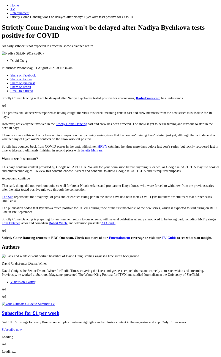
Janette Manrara (92, 150)
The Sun (7, 197)
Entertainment (19, 13)
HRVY (102, 146)
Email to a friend (21, 91)
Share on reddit (20, 87)
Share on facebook (23, 75)
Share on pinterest (22, 83)
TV (12, 9)
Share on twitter (21, 79)
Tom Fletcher (11, 223)
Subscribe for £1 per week (30, 313)
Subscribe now (12, 329)
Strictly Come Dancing (71, 124)
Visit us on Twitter (22, 282)
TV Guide (169, 238)
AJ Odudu (108, 223)
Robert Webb (58, 223)
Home (14, 5)
